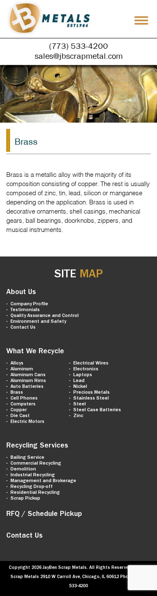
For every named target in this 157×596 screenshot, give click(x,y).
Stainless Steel (91, 398)
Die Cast (20, 416)
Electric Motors (27, 422)
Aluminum (21, 369)
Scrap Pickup (25, 498)
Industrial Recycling (32, 475)
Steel (79, 404)
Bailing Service (27, 457)
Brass (16, 392)
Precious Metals (91, 392)
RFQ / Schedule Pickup (44, 514)
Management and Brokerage (43, 481)
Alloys (16, 363)
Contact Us (23, 327)
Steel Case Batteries (97, 410)
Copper (18, 410)
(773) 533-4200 (78, 45)
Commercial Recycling (35, 463)
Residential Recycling (35, 492)
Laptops (82, 375)
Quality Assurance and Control (44, 316)
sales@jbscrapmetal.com (79, 55)
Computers (23, 404)
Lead (79, 381)
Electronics (85, 369)
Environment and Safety (38, 321)
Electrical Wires (90, 363)
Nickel (80, 387)
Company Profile (29, 304)
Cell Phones (24, 398)
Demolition (23, 469)
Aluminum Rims (28, 381)
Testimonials (25, 310)
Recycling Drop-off (31, 487)
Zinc (78, 416)
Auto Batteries (27, 387)
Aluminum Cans (28, 375)
